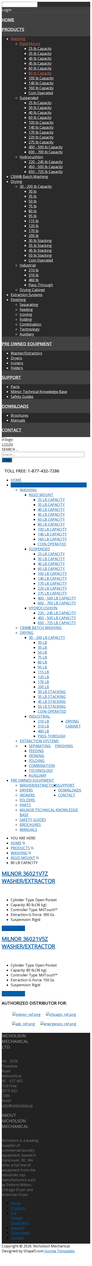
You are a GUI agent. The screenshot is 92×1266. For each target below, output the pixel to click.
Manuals (18, 420)
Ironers (17, 363)
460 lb (34, 280)
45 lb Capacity (40, 63)
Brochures (19, 415)
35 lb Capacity (40, 53)
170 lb (34, 230)
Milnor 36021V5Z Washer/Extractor (28, 942)
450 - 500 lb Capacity (46, 166)
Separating (29, 304)
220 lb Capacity (41, 137)
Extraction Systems (26, 294)
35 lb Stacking (40, 245)
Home (8, 19)
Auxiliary (27, 334)
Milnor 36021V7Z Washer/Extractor (28, 877)
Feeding (26, 309)
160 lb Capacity (41, 87)
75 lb (33, 206)
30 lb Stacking (40, 240)
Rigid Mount (30, 43)
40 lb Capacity (40, 58)
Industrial (28, 265)
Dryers (16, 358)
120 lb (34, 225)
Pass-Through (41, 284)
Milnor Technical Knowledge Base (39, 391)
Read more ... (13, 928)
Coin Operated (41, 92)
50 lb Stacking (40, 255)
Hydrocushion (31, 156)
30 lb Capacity (40, 107)
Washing (18, 38)
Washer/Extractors (26, 353)
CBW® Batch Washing (29, 176)
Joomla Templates (59, 1251)
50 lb (33, 201)
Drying (16, 181)
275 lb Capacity (41, 142)
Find (7, 460)
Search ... (10, 449)
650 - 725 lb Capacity (46, 171)
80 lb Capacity (40, 73)
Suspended (29, 97)
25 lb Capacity (40, 48)
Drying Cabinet (32, 289)
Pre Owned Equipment (27, 343)
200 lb (34, 235)
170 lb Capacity (41, 132)
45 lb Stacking (40, 250)
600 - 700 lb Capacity (46, 151)
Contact (11, 430)
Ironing (26, 314)
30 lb (33, 191)
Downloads (15, 406)
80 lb (33, 211)
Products (13, 29)
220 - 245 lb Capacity (46, 161)
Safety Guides (22, 396)
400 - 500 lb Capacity (46, 147)
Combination (30, 324)
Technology (30, 329)
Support (11, 377)
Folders (17, 367)
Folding (26, 319)
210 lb (34, 270)
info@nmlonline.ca (17, 1105)
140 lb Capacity (41, 83)
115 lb (34, 220)
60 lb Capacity (40, 68)
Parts (15, 386)
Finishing (18, 299)
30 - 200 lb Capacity (36, 186)
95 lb (33, 215)
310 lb (34, 275)
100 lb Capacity (41, 78)
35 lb (33, 196)
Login (7, 444)
